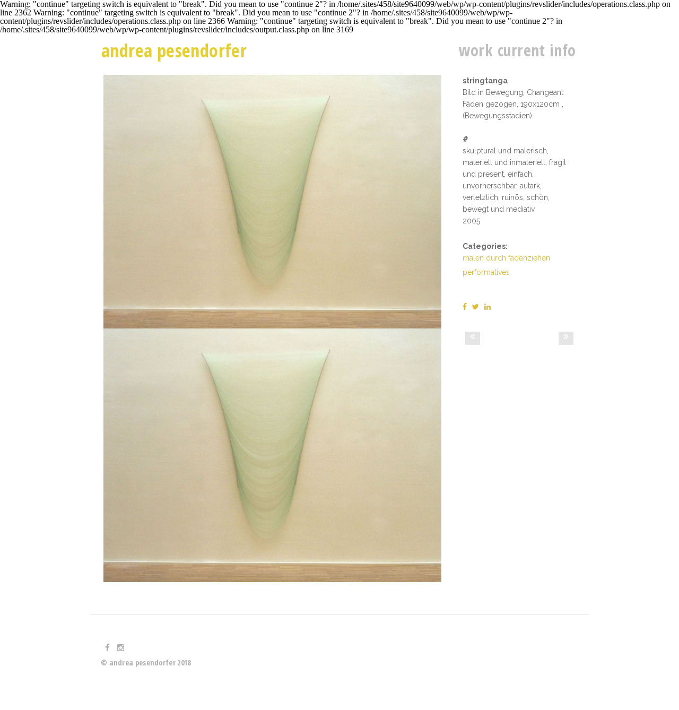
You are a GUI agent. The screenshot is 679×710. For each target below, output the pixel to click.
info (563, 50)
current (521, 50)
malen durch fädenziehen (506, 258)
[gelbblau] (472, 338)
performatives (486, 272)
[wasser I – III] (566, 338)
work (476, 50)
